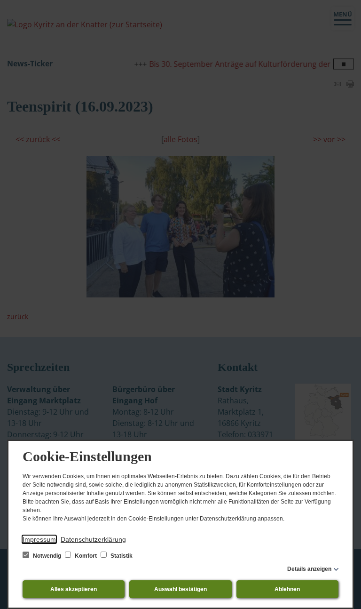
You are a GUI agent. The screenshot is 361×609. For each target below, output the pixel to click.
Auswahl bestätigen (180, 589)
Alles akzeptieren (73, 589)
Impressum (39, 539)
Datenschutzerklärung (93, 539)
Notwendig (47, 556)
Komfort (85, 556)
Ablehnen (287, 589)
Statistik (121, 556)
